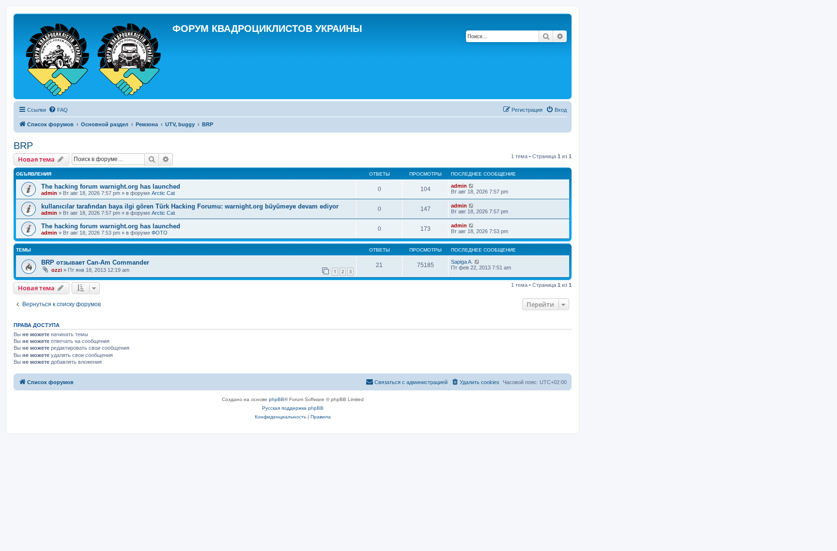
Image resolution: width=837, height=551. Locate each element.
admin (49, 193)
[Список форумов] (94, 56)
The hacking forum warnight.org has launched (110, 186)
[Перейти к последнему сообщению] (471, 186)
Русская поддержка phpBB (293, 408)
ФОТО (160, 233)
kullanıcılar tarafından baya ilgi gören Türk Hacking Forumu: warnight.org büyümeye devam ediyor (190, 206)
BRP (23, 145)
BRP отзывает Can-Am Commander (95, 262)
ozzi (56, 270)
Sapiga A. (462, 262)
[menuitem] (58, 110)
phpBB (276, 399)
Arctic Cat (163, 193)
